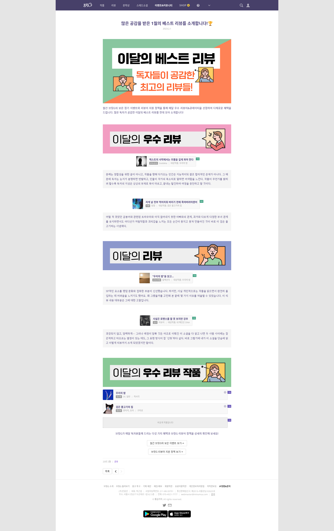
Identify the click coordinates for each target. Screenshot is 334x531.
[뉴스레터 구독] (170, 505)
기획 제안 (147, 486)
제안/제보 (158, 486)
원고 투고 (136, 486)
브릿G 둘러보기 (123, 486)
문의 (213, 494)
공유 (116, 461)
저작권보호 (212, 486)
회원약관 (168, 486)
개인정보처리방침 (196, 486)
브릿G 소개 (108, 486)
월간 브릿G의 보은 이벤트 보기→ (167, 443)
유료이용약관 (180, 486)
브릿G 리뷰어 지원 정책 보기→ (167, 451)
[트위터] (164, 505)
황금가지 (158, 499)
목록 (107, 471)
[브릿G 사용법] (198, 5)
